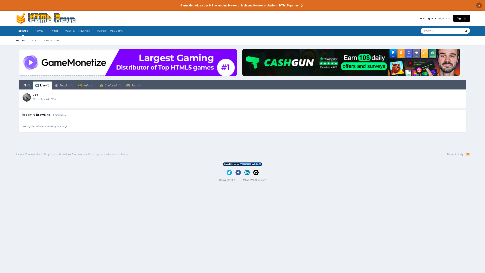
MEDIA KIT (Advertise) (78, 30)
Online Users (51, 40)
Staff (35, 40)
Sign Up (461, 18)
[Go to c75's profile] (27, 97)
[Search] (466, 31)
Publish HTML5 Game (110, 30)
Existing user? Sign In (433, 18)
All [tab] (26, 85)
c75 (35, 95)
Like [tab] (44, 85)
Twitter (54, 30)
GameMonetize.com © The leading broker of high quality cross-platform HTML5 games (239, 5)
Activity (39, 30)
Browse (23, 30)
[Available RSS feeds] (467, 154)
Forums (20, 40)
